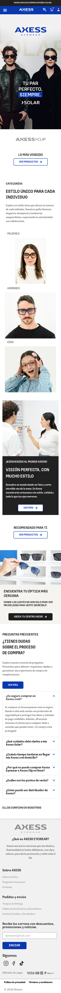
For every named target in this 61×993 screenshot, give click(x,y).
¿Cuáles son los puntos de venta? (27, 780)
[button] (5, 10)
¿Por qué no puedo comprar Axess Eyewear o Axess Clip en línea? (28, 769)
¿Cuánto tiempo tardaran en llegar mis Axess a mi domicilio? (28, 756)
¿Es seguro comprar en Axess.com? (21, 698)
